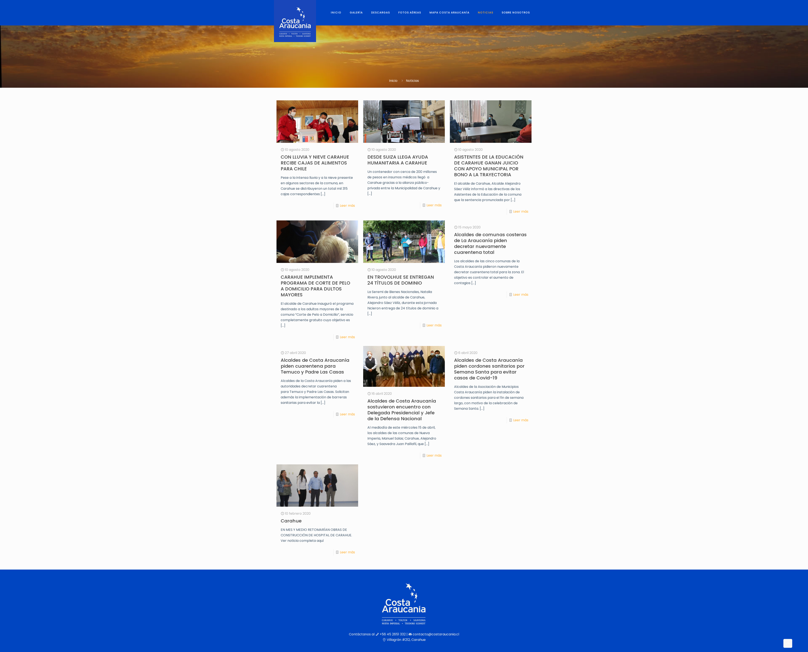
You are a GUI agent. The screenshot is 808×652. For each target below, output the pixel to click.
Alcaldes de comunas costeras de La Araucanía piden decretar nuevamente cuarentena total (490, 243)
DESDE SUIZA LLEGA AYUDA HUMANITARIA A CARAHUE (397, 160)
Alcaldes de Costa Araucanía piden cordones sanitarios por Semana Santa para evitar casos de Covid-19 (489, 369)
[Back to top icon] (787, 643)
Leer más (347, 205)
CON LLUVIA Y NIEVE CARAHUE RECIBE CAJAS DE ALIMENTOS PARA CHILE (315, 163)
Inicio (393, 80)
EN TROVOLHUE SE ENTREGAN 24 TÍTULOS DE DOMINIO (400, 280)
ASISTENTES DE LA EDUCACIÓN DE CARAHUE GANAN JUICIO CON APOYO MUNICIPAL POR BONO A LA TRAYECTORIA (488, 166)
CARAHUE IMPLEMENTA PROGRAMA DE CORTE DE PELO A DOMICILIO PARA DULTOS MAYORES (315, 286)
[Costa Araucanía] (295, 21)
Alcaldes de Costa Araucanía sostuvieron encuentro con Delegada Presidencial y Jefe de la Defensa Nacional (401, 410)
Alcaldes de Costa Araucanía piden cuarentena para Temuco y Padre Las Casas (315, 366)
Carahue (291, 521)
